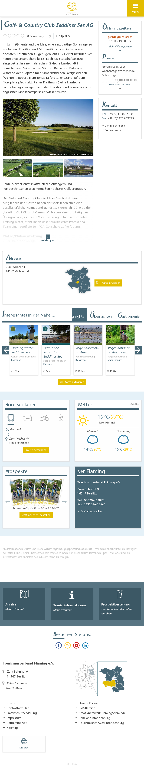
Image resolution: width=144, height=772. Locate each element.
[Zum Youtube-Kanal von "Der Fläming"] (76, 646)
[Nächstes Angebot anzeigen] (138, 350)
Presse (11, 703)
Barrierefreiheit (17, 723)
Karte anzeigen (110, 283)
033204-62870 (94, 500)
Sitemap (12, 728)
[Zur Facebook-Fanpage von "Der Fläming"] (58, 646)
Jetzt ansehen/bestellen (36, 515)
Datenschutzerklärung (22, 713)
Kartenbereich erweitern (121, 323)
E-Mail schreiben (91, 511)
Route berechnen (36, 450)
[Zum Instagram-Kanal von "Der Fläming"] (67, 646)
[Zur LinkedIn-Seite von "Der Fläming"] (85, 646)
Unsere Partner (89, 703)
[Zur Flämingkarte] (101, 680)
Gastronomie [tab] (128, 316)
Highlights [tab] (75, 316)
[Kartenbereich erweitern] (138, 323)
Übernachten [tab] (100, 316)
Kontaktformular (18, 708)
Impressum (14, 718)
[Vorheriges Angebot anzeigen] (5, 350)
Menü (135, 12)
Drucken (23, 748)
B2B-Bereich (87, 708)
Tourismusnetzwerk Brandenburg (101, 723)
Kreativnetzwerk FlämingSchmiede (102, 713)
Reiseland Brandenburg (94, 718)
